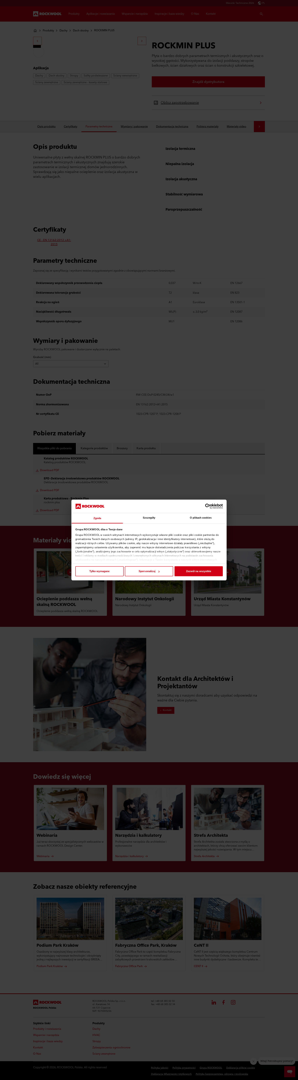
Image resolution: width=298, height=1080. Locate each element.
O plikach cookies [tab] (201, 517)
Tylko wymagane (99, 571)
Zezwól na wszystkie (198, 571)
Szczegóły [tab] (149, 517)
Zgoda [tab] (97, 518)
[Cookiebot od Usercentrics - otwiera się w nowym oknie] (208, 506)
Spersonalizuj (147, 571)
